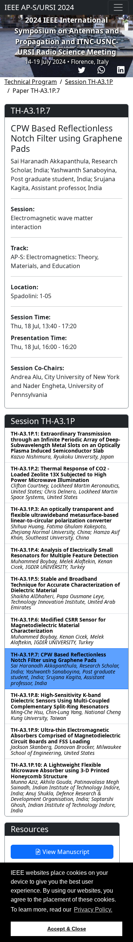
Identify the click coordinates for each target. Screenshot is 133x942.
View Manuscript (65, 852)
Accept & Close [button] (66, 929)
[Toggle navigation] (118, 7)
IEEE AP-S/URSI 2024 (39, 7)
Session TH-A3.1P (89, 82)
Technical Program (30, 82)
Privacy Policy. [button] (93, 909)
